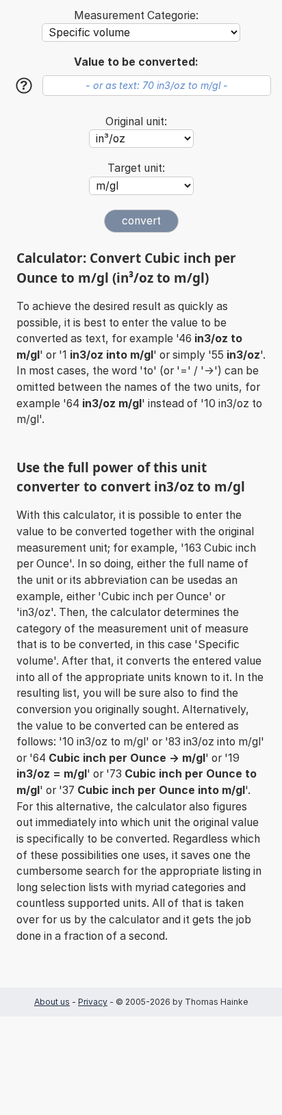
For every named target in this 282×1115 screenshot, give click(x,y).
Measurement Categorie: (136, 15)
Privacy (92, 1002)
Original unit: (136, 121)
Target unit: (136, 168)
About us (52, 1002)
